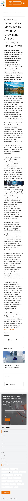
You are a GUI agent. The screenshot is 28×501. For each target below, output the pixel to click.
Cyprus (5, 475)
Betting (13, 484)
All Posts (5, 12)
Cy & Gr (3, 455)
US (16, 486)
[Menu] (24, 2)
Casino (5, 486)
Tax (2, 449)
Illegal (19, 481)
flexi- (5, 427)
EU (11, 475)
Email (6, 409)
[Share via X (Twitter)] (8, 340)
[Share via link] (16, 340)
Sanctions (3, 443)
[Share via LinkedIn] (12, 340)
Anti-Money (5, 484)
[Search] (10, 2)
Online (5, 481)
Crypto (18, 478)
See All (22, 348)
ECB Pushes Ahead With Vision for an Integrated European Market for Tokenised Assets (12, 366)
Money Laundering (7, 472)
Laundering (14, 469)
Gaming (21, 484)
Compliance (7, 332)
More (20, 12)
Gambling (3, 437)
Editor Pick (13, 12)
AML (16, 472)
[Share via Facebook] (5, 340)
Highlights (3, 446)
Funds (2, 452)
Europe (3, 458)
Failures (12, 478)
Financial (23, 472)
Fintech (3, 440)
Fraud (4, 478)
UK (11, 486)
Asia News (3, 461)
